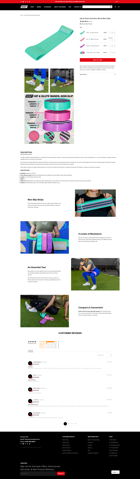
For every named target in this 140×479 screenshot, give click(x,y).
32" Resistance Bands (114, 445)
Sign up (61, 473)
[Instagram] (27, 1)
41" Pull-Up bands (113, 450)
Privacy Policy (65, 442)
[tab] (26, 152)
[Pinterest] (25, 1)
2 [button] (68, 424)
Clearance (47, 7)
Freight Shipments (66, 450)
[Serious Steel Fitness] (24, 7)
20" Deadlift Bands (113, 442)
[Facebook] (21, 1)
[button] (84, 21)
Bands (39, 7)
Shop (32, 7)
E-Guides (90, 445)
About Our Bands (60, 7)
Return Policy (65, 440)
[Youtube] (23, 1)
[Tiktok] (29, 1)
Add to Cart (97, 60)
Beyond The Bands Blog (93, 440)
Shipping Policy (66, 445)
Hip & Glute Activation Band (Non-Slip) (32, 15)
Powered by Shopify (37, 447)
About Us (90, 448)
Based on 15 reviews (32, 343)
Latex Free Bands (113, 455)
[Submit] (111, 7)
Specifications (83, 74)
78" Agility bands (113, 453)
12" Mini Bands (112, 440)
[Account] (115, 7)
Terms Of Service (66, 448)
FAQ (70, 7)
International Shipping (93, 453)
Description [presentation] (26, 152)
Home (21, 15)
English (116, 1)
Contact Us (78, 7)
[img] (36, 364)
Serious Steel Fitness (86, 24)
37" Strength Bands (113, 448)
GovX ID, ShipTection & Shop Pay (70, 453)
